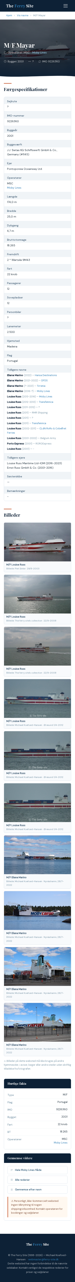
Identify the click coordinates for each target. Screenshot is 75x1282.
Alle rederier (22, 1179)
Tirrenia (41, 386)
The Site (20, 5)
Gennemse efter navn (28, 1189)
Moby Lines (39, 52)
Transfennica (46, 402)
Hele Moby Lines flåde (28, 1170)
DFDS (44, 380)
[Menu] (65, 6)
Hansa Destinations (46, 375)
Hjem (9, 15)
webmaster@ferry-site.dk (43, 1259)
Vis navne (22, 15)
